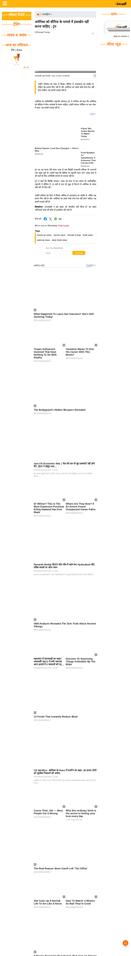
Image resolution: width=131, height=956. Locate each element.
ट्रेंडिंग (16, 24)
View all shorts (120, 36)
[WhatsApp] (93, 52)
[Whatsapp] (55, 220)
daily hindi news (59, 240)
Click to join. (63, 226)
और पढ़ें (26, 68)
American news (44, 235)
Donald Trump (74, 235)
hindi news (88, 235)
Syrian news (59, 235)
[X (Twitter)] (93, 47)
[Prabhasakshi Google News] (94, 75)
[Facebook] (93, 41)
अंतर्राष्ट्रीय (46, 14)
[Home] (38, 14)
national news (43, 240)
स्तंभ (114, 14)
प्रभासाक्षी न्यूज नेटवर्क (42, 76)
